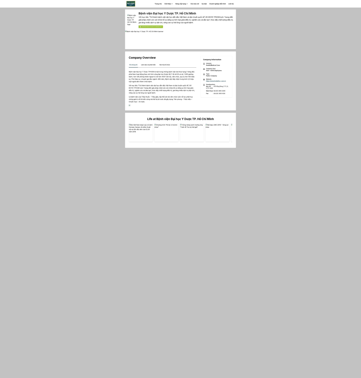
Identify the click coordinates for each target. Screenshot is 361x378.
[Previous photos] (131, 133)
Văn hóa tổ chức (164, 65)
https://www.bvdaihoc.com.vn (216, 81)
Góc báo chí (195, 4)
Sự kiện (204, 4)
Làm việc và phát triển (148, 65)
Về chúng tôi (133, 65)
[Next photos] (229, 133)
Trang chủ (158, 4)
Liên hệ (231, 4)
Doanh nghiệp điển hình (217, 4)
